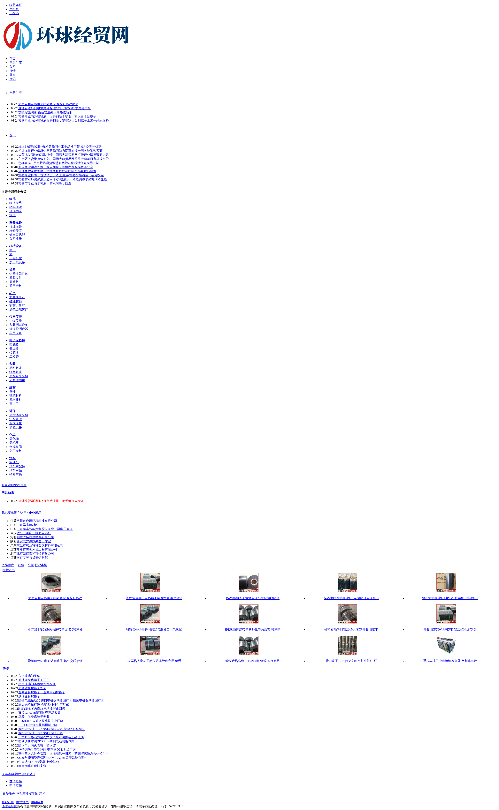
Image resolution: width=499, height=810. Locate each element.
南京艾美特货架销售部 (32, 557)
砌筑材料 (15, 395)
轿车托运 (15, 207)
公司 (31, 565)
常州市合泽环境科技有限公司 (37, 520)
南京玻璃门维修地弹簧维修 (37, 684)
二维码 (14, 13)
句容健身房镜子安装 (32, 688)
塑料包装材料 (18, 376)
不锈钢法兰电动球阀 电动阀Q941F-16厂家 (47, 749)
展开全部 (8, 191)
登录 (5, 485)
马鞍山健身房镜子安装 (34, 716)
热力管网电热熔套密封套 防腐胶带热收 (55, 598)
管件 (12, 391)
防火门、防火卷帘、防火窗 (37, 745)
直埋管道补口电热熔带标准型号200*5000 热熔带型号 (54, 108)
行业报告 (15, 226)
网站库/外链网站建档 (31, 793)
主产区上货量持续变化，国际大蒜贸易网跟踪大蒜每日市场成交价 (63, 159)
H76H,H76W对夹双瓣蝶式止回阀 (40, 721)
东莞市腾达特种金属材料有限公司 (40, 545)
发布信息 (20, 485)
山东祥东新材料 (27, 525)
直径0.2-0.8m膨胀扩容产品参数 (39, 712)
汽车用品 (15, 470)
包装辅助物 (17, 380)
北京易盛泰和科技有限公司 (35, 553)
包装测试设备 (18, 324)
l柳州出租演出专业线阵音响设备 (40, 733)
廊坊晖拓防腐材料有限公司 (35, 537)
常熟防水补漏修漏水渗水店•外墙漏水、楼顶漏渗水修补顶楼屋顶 (62, 179)
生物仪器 (15, 320)
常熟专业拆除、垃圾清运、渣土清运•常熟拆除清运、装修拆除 (61, 175)
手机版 (14, 9)
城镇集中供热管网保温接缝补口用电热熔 (154, 629)
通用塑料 (15, 286)
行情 (21, 565)
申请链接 (15, 785)
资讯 (12, 135)
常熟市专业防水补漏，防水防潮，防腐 (44, 183)
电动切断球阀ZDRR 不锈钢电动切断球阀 (46, 741)
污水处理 (15, 419)
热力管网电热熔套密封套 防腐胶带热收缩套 (48, 104)
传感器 (14, 352)
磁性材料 (15, 301)
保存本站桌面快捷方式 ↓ (18, 774)
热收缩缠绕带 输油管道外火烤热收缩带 (45, 112)
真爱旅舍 (9, 793)
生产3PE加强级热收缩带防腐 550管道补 (55, 629)
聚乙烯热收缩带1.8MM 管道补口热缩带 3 (450, 598)
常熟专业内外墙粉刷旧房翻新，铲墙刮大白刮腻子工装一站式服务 (63, 120)
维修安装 (15, 230)
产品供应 (15, 92)
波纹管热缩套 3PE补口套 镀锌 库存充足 (252, 661)
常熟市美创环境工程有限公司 (37, 549)
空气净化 (15, 423)
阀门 (12, 250)
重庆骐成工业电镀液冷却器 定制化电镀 (450, 661)
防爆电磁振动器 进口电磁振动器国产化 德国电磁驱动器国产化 (61, 700)
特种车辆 (15, 474)
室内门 (14, 403)
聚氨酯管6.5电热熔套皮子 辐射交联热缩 (55, 661)
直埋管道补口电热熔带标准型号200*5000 (154, 598)
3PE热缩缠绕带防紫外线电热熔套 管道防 (252, 629)
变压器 (14, 348)
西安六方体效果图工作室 (34, 541)
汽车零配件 (17, 466)
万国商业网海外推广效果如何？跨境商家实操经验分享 (55, 167)
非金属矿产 (17, 297)
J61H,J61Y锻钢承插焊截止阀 (37, 725)
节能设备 (15, 427)
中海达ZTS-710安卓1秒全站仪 (38, 761)
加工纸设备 (17, 262)
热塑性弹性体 (18, 273)
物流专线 (15, 203)
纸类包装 (15, 372)
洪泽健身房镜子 (29, 696)
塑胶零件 (15, 277)
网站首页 (8, 802)
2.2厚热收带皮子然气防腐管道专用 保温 (154, 661)
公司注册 (15, 238)
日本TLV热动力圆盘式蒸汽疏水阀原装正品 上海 (51, 737)
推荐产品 (9, 570)
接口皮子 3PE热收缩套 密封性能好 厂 (351, 661)
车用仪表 (15, 333)
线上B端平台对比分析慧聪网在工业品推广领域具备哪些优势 (60, 146)
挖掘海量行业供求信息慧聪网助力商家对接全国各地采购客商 (60, 150)
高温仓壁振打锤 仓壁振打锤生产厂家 (43, 704)
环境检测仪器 (18, 329)
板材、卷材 (17, 305)
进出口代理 (17, 234)
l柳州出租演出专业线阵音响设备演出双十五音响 (51, 729)
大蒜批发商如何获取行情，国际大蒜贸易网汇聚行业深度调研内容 (63, 154)
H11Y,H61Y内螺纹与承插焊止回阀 (41, 708)
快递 (12, 215)
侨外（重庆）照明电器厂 (34, 533)
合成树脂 (15, 446)
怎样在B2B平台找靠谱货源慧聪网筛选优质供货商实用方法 (58, 163)
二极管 (14, 356)
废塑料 (14, 281)
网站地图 (22, 802)
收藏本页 (15, 5)
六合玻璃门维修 (29, 676)
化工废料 (15, 451)
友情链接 (15, 781)
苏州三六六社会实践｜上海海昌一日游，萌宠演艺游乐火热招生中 (63, 753)
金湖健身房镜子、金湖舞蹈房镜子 (41, 692)
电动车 (14, 462)
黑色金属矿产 (18, 309)
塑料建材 (15, 399)
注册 (11, 485)
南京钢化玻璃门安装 (32, 766)
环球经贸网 (9, 806)
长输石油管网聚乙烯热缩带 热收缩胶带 (351, 629)
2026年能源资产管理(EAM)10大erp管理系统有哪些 (52, 757)
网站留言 (37, 802)
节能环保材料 (18, 415)
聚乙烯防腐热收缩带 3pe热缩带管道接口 (351, 598)
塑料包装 (15, 368)
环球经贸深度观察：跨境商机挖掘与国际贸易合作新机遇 (57, 171)
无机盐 (14, 442)
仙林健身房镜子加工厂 (34, 680)
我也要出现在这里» (15, 512)
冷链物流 (15, 211)
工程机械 (15, 258)
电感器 (14, 344)
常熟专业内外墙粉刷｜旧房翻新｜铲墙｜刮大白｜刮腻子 (57, 116)
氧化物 (14, 438)
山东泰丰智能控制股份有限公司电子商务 (45, 529)
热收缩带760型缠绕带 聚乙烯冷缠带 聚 (450, 629)
